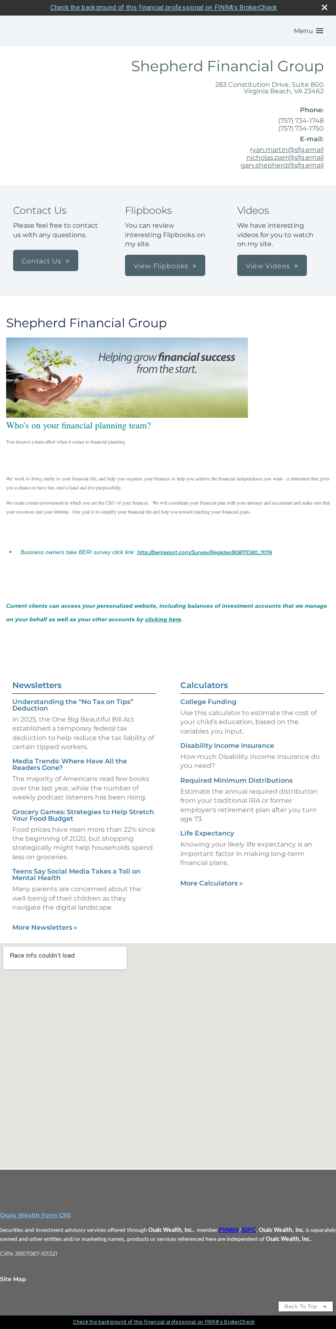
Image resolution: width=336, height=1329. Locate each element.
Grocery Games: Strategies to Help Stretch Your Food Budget (83, 815)
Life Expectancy (207, 833)
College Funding (208, 702)
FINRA (229, 1230)
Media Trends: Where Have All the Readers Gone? (69, 764)
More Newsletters (44, 927)
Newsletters (36, 685)
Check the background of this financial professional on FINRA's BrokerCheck (163, 7)
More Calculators (211, 883)
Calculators (204, 685)
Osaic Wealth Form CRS (35, 1215)
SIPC (248, 1230)
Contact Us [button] (41, 261)
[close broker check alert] (324, 7)
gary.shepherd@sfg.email (282, 165)
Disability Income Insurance (227, 745)
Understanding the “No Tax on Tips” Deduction (72, 705)
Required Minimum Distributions (236, 780)
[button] (308, 31)
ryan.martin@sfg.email (287, 150)
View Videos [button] (268, 266)
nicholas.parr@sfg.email (285, 157)
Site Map (13, 1279)
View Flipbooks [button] (161, 266)
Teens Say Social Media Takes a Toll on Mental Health (76, 874)
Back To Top (301, 1306)
